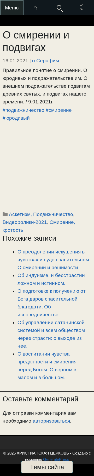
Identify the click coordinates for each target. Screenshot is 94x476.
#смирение (59, 110)
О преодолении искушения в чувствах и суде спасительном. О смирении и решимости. (53, 259)
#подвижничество (23, 110)
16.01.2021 (15, 60)
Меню (12, 7)
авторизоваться (51, 421)
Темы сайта (47, 467)
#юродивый (16, 118)
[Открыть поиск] (58, 7)
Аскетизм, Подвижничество (41, 214)
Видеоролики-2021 (25, 222)
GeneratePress (56, 459)
